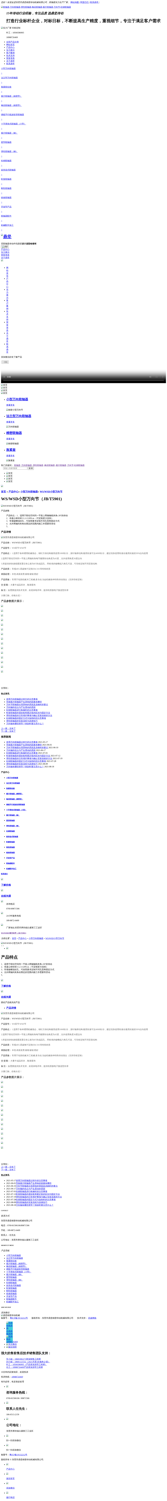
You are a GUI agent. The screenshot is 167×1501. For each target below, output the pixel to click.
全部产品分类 (12, 42)
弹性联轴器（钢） (13, 826)
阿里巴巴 (84, 2)
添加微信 (10, 1488)
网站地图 (74, 2)
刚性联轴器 (10, 847)
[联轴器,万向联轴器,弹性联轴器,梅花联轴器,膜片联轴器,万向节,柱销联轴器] (36, 7)
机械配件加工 (11, 869)
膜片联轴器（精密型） (14, 794)
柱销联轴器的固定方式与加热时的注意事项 (26, 718)
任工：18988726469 (15, 1367)
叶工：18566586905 (15, 1364)
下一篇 (8, 731)
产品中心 (10, 47)
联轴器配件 (10, 863)
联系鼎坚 (94, 2)
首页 (3, 491)
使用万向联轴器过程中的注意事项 (22, 699)
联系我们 (4, 874)
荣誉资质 (10, 58)
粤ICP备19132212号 (19, 1318)
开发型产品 (10, 858)
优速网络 (92, 1318)
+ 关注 (5, 362)
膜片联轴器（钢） (13, 815)
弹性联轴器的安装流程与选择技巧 (22, 721)
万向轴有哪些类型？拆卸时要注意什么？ (25, 724)
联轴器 (17, 465)
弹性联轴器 (38, 465)
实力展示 (10, 50)
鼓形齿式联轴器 (12, 837)
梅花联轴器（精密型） (14, 799)
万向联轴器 (26, 465)
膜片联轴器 (61, 465)
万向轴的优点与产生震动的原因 (20, 707)
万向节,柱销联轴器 (76, 465)
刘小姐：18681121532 (16, 1362)
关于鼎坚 (10, 61)
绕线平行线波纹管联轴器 (15, 804)
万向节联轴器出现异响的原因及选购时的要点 (27, 704)
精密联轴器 (14, 433)
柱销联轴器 (10, 831)
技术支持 (10, 55)
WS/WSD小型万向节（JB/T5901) (13, 933)
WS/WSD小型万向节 (51, 491)
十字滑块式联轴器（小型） (16, 810)
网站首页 (10, 44)
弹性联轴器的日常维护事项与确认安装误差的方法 (29, 715)
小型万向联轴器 (17, 399)
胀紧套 (11, 449)
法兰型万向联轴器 (18, 416)
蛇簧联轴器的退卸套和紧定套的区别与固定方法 (28, 713)
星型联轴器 (10, 820)
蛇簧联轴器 (10, 842)
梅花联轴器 (49, 465)
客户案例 (10, 53)
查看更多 (10, 405)
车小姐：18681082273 (16, 1359)
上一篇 (8, 728)
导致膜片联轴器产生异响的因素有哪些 (24, 702)
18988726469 (17, 1377)
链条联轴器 (10, 853)
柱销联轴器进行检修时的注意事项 (22, 710)
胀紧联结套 (10, 788)
